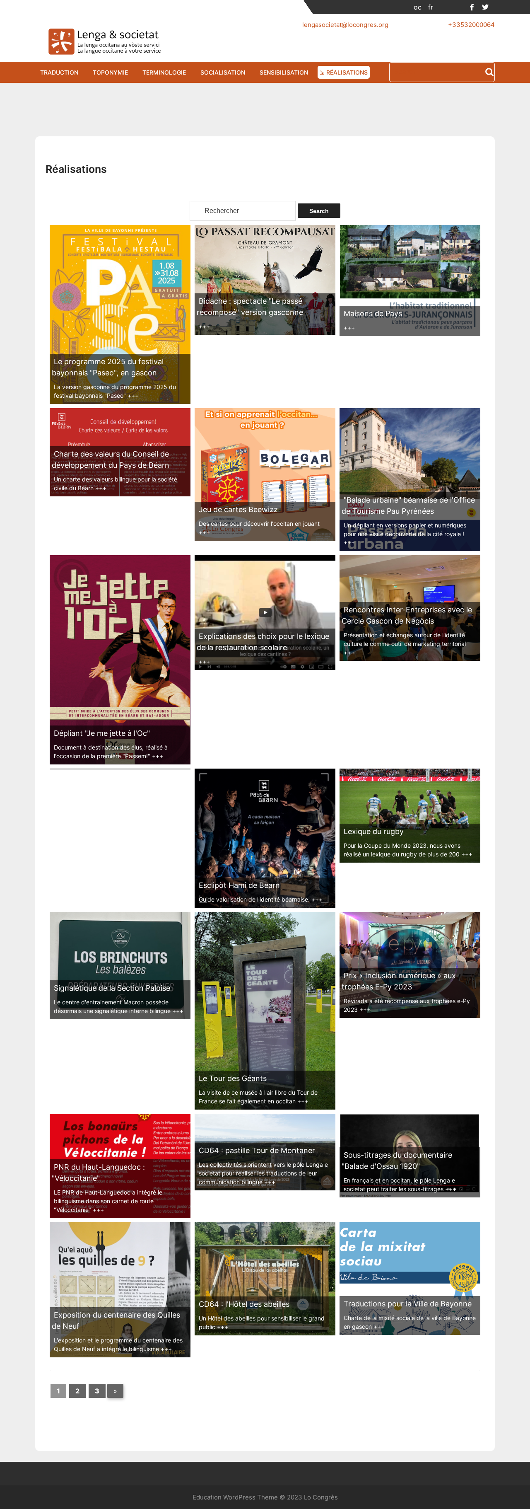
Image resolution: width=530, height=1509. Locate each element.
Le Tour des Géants (233, 1078)
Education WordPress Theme (235, 1497)
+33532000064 (471, 25)
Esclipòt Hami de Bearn (239, 885)
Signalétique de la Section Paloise (112, 988)
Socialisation (222, 72)
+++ (133, 395)
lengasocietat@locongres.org (345, 25)
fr (430, 7)
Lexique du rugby (374, 831)
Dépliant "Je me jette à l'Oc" (102, 733)
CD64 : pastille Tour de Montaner (257, 1150)
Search (489, 73)
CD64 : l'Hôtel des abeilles (244, 1304)
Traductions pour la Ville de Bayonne (408, 1303)
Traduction (59, 72)
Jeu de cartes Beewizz (238, 509)
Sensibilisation (284, 72)
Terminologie (164, 72)
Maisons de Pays (373, 313)
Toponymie (110, 72)
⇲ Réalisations (344, 72)
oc (418, 7)
